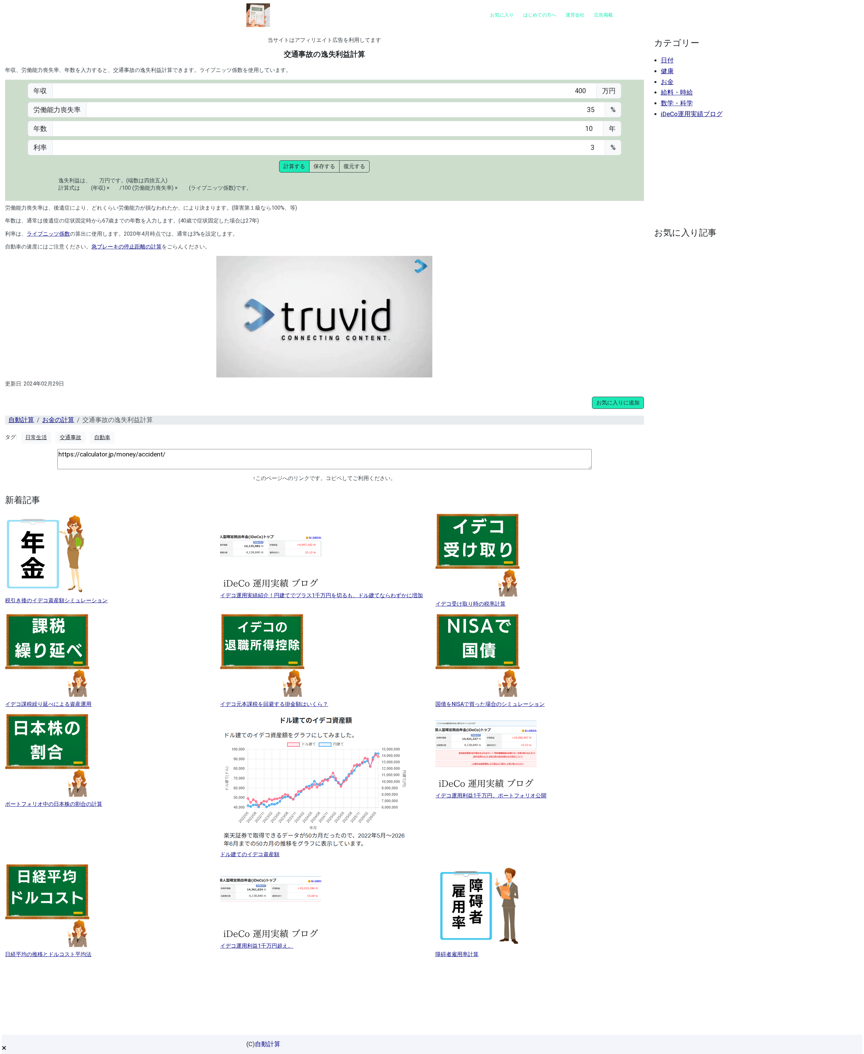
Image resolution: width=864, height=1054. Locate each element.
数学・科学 (677, 103)
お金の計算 (58, 420)
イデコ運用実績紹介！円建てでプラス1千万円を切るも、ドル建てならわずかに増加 (321, 595)
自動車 (102, 437)
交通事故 (70, 437)
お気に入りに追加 (618, 402)
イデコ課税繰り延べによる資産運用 (48, 704)
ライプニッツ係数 (48, 234)
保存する (324, 166)
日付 (667, 60)
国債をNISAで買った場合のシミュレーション (490, 704)
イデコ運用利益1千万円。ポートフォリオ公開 (490, 795)
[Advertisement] (755, 173)
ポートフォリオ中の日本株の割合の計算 (53, 804)
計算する (294, 166)
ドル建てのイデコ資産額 (249, 854)
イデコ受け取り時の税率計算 (470, 604)
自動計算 (21, 420)
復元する (354, 166)
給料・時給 (677, 92)
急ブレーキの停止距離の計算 (126, 246)
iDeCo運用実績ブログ (692, 114)
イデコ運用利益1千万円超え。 (256, 946)
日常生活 (36, 437)
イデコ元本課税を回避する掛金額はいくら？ (274, 704)
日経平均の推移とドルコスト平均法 (48, 954)
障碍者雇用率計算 (457, 954)
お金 (667, 82)
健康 (667, 71)
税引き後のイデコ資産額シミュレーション (56, 600)
